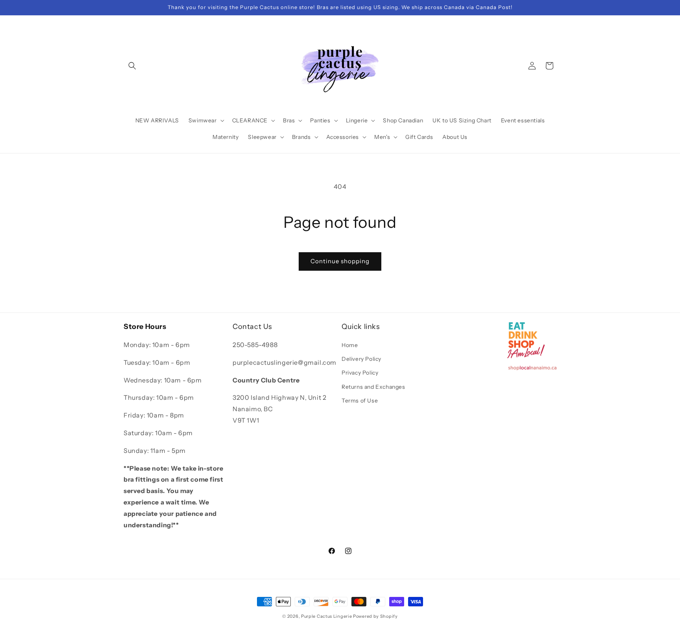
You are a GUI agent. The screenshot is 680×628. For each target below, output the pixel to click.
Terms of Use (360, 400)
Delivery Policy (361, 358)
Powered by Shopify (375, 616)
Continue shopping (340, 261)
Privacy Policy (360, 373)
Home (350, 345)
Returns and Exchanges (373, 386)
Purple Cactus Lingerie (326, 616)
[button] (132, 65)
